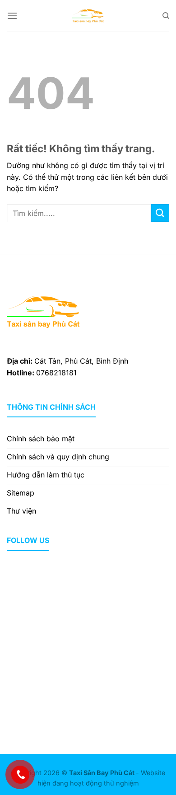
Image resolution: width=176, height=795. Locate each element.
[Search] (165, 15)
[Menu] (12, 16)
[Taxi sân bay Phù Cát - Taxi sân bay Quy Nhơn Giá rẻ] (88, 16)
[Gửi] (160, 213)
